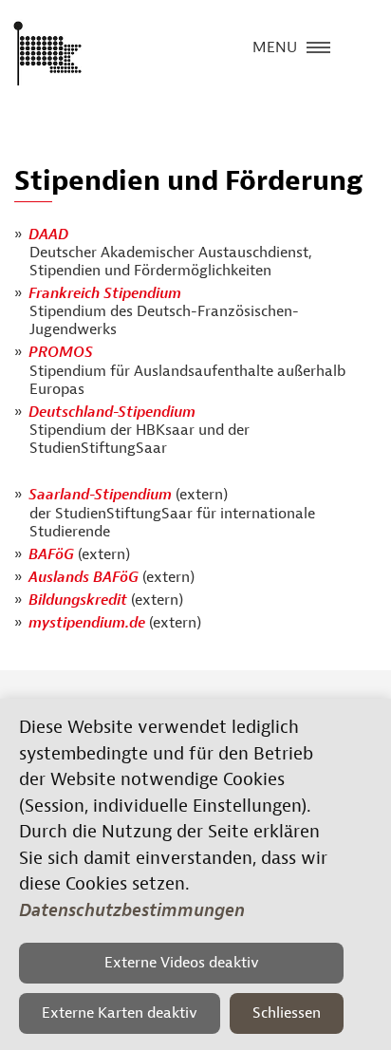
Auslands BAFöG (83, 577)
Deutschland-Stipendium (112, 412)
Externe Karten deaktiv (119, 1012)
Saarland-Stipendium (102, 494)
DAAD (48, 234)
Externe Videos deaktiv (181, 962)
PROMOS (60, 352)
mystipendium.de (86, 622)
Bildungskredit (77, 600)
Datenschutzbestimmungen (132, 910)
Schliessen (286, 1012)
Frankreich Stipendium (104, 293)
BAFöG (51, 554)
